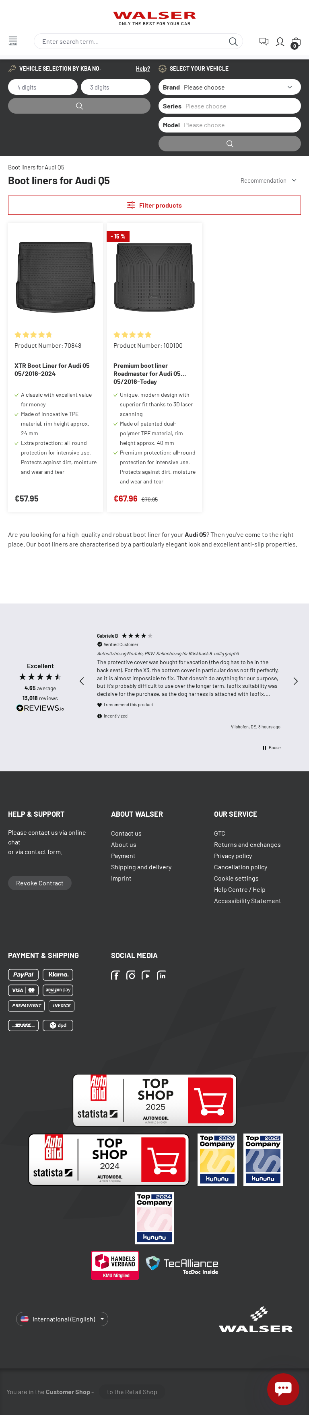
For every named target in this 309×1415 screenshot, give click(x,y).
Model (171, 124)
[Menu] (13, 40)
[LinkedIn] (162, 976)
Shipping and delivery (141, 867)
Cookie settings (236, 878)
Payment (123, 855)
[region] (188, 681)
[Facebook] (116, 976)
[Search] (233, 41)
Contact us (126, 833)
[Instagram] (132, 976)
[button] (82, 681)
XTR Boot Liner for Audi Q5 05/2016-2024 (52, 369)
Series (172, 106)
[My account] (280, 41)
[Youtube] (147, 976)
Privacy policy (233, 855)
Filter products (160, 205)
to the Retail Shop (132, 1391)
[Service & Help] (264, 41)
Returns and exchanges (247, 844)
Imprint (121, 878)
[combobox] (129, 41)
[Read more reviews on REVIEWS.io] (40, 709)
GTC (219, 833)
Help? (143, 68)
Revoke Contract (40, 883)
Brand (171, 87)
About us (123, 844)
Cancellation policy (240, 867)
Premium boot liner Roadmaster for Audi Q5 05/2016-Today (147, 373)
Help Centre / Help (240, 889)
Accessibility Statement (247, 900)
